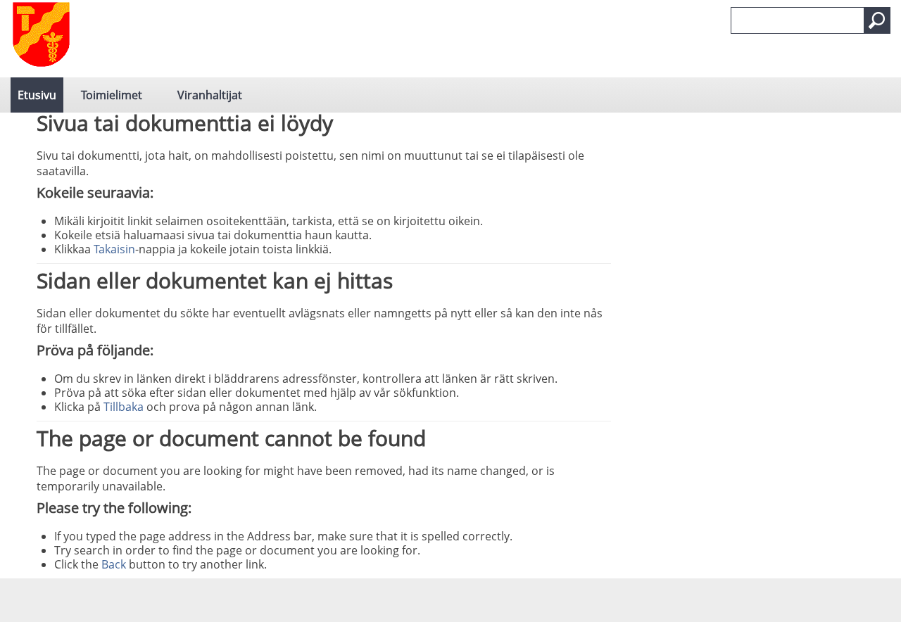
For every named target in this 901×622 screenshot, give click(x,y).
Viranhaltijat (209, 95)
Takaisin (114, 249)
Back (113, 564)
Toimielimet (111, 95)
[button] (877, 20)
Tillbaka (123, 406)
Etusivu (37, 95)
